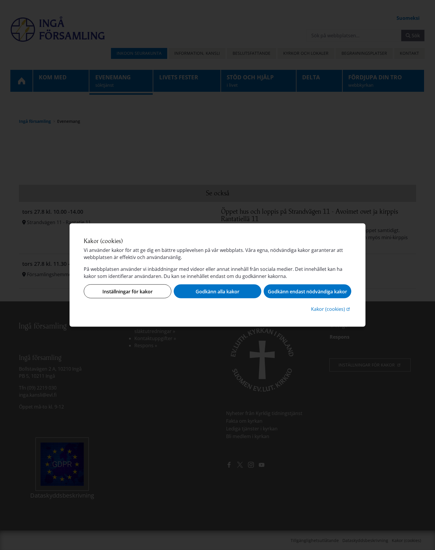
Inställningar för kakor (127, 291)
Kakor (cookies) (331, 308)
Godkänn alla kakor (217, 291)
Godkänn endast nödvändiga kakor (307, 291)
